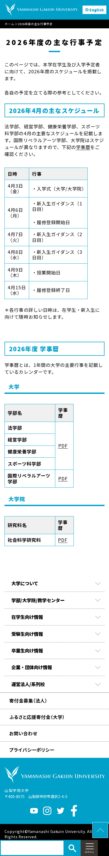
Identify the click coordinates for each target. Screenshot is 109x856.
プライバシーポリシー (31, 749)
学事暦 (83, 147)
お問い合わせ (23, 733)
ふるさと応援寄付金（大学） (37, 717)
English (96, 9)
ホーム (9, 24)
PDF (63, 445)
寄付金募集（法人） (28, 700)
